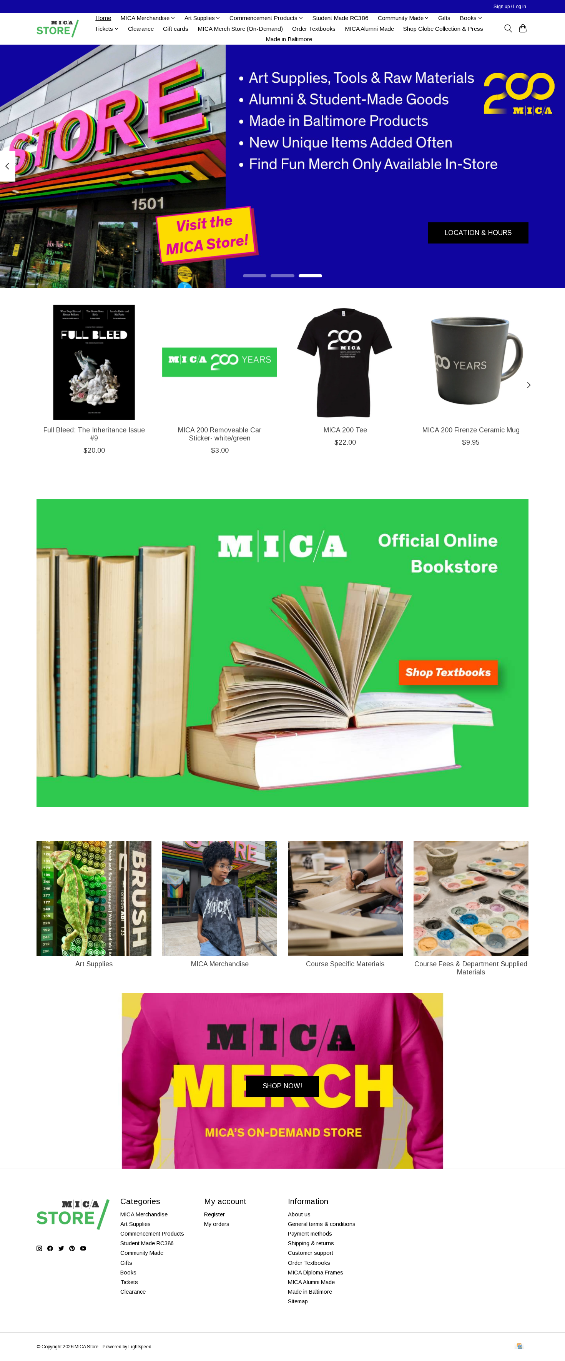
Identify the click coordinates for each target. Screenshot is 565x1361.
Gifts (444, 18)
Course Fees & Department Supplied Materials (470, 968)
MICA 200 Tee (345, 430)
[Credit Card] (519, 1346)
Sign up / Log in (510, 6)
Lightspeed (139, 1346)
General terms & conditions (322, 1224)
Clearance (141, 28)
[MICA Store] (58, 28)
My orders (216, 1224)
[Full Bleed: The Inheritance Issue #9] (94, 362)
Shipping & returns (311, 1243)
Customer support (310, 1253)
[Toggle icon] (507, 28)
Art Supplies (94, 964)
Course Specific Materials (345, 964)
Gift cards (175, 28)
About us (299, 1214)
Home (103, 18)
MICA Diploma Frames (315, 1272)
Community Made (141, 1253)
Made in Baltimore (289, 39)
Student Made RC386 (340, 18)
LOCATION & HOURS (478, 233)
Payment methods (310, 1234)
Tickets (129, 1282)
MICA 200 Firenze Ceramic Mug (471, 430)
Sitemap (298, 1301)
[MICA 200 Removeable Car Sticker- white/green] (219, 362)
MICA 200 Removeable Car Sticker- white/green (219, 434)
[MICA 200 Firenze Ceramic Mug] (471, 362)
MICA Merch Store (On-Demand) (240, 28)
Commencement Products (152, 1234)
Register (214, 1214)
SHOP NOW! (282, 1086)
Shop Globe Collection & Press (443, 28)
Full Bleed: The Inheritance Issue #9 (94, 434)
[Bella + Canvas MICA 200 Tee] (345, 362)
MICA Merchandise (220, 964)
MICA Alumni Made (369, 28)
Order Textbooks (314, 28)
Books (128, 1272)
